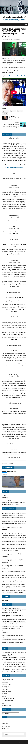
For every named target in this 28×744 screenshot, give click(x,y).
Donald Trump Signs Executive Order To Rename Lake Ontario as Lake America (14, 527)
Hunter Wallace (16, 39)
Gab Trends (4, 688)
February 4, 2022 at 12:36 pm (14, 187)
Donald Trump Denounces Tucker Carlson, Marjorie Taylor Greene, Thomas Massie (13, 517)
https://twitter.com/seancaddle (14, 167)
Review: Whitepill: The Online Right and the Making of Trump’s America (14, 522)
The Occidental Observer (8, 698)
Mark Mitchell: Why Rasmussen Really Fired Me (13, 639)
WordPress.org (5, 729)
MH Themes (22, 742)
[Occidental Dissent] (14, 13)
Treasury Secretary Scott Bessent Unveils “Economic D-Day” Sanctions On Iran (12, 627)
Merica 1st (4, 693)
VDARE (3, 703)
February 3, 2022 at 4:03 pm (14, 140)
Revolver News (5, 695)
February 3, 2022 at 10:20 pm (14, 319)
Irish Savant (5, 689)
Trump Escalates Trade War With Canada (12, 624)
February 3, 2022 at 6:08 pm (14, 241)
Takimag (4, 697)
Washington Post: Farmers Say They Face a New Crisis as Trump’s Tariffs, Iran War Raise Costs (13, 586)
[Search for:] (14, 734)
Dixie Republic (5, 686)
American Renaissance (7, 679)
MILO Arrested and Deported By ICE (11, 608)
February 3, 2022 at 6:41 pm (14, 294)
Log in (3, 721)
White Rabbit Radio (6, 705)
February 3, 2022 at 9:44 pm (14, 376)
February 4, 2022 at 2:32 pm (14, 445)
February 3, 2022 (6, 39)
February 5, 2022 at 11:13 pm (14, 217)
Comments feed (6, 726)
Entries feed (5, 723)
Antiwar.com (5, 683)
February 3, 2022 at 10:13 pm (14, 262)
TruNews (4, 702)
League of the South (7, 691)
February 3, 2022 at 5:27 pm (14, 228)
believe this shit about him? (17, 76)
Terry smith (4, 575)
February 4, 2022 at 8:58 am (14, 347)
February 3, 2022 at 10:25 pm (14, 405)
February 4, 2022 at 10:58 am (14, 421)
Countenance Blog (6, 684)
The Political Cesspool (7, 700)
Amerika (4, 681)
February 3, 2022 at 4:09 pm (14, 175)
